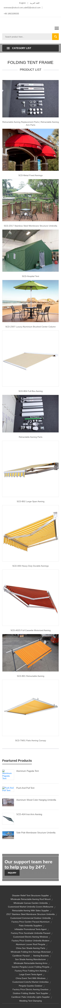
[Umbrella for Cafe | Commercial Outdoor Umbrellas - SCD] (30, 200)
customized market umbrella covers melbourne (30, 907)
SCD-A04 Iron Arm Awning (29, 814)
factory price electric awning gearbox (30, 989)
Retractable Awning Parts (30, 437)
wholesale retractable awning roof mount (30, 899)
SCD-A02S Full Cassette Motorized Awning (31, 630)
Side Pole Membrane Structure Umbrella (35, 832)
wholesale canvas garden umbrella (30, 903)
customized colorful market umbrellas (30, 982)
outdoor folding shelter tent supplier (30, 993)
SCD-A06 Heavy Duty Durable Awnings (30, 566)
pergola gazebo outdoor (30, 986)
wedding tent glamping (30, 1001)
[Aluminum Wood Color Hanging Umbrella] (8, 802)
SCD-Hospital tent (30, 276)
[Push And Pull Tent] (8, 789)
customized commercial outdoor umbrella (30, 918)
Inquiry (12, 873)
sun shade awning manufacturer (30, 959)
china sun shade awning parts (30, 948)
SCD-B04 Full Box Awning (31, 391)
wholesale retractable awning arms (30, 963)
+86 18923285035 (11, 14)
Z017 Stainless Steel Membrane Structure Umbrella (30, 914)
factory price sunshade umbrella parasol (30, 933)
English (22, 3)
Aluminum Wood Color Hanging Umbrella (36, 800)
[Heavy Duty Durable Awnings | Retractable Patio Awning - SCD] (30, 533)
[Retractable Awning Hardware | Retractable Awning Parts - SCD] (30, 413)
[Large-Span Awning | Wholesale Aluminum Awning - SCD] (30, 468)
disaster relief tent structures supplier (30, 895)
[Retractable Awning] (30, 652)
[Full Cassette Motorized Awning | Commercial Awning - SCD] (30, 597)
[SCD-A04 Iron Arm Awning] (8, 818)
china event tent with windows (30, 978)
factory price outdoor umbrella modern (30, 940)
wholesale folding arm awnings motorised (30, 952)
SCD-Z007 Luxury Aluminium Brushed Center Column (30, 326)
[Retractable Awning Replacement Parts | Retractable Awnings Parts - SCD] (30, 98)
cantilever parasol (21, 955)
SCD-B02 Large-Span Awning (30, 501)
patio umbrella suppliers (30, 925)
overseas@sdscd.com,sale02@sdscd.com (22, 7)
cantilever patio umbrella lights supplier (30, 997)
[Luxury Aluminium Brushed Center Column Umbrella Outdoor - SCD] (30, 301)
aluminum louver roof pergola (30, 944)
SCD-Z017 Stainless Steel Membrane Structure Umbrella (30, 226)
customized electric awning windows (30, 937)
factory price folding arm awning (30, 971)
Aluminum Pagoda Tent (27, 771)
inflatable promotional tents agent (30, 929)
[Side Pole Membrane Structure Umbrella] (8, 835)
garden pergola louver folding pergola (30, 967)
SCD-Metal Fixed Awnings (30, 175)
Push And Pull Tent (25, 788)
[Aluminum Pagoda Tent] (8, 774)
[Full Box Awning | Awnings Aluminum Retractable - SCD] (30, 358)
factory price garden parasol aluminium (31, 922)
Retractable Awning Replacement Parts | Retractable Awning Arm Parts (30, 123)
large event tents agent (30, 974)
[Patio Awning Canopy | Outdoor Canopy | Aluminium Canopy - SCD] (30, 708)
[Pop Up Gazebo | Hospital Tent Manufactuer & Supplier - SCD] (30, 250)
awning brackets (41, 955)
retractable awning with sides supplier (30, 910)
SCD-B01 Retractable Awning (30, 676)
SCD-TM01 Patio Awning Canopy (30, 740)
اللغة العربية (35, 3)
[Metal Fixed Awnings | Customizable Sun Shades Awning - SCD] (30, 150)
